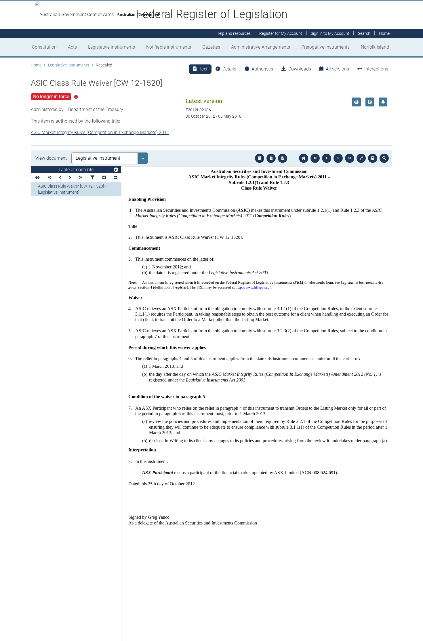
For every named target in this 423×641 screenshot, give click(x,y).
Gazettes (211, 47)
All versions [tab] (337, 69)
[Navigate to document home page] (37, 177)
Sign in (330, 33)
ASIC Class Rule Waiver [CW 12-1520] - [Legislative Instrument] (72, 189)
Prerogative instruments (325, 47)
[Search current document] (384, 158)
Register (280, 33)
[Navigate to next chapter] (349, 158)
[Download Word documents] (282, 158)
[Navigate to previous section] (326, 158)
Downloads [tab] (299, 69)
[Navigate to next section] (338, 158)
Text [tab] (203, 69)
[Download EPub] (259, 158)
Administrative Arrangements (260, 47)
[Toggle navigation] (116, 170)
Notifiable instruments (168, 47)
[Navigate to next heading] (70, 177)
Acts (72, 47)
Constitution (44, 47)
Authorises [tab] (262, 69)
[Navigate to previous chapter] (315, 158)
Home (36, 65)
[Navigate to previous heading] (60, 177)
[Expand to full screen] (361, 158)
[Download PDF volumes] (271, 158)
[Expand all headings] (104, 177)
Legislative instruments (111, 47)
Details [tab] (229, 69)
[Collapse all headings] (115, 177)
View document (51, 158)
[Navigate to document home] (303, 158)
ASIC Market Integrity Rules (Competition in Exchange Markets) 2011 (100, 132)
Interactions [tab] (376, 69)
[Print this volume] (372, 158)
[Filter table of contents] (92, 177)
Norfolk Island (375, 47)
